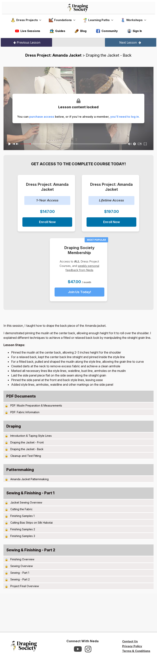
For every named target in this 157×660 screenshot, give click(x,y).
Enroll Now (47, 222)
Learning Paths (99, 20)
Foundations (63, 20)
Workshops (134, 20)
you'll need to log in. (125, 116)
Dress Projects (27, 20)
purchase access (41, 116)
